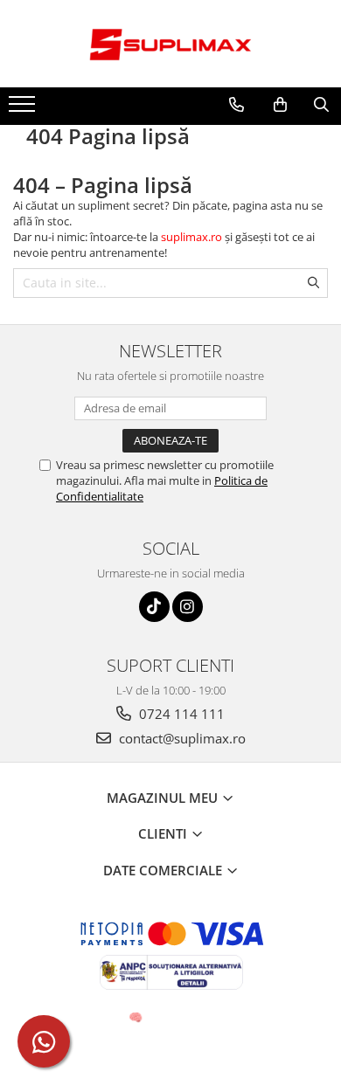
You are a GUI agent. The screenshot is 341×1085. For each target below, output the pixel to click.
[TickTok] (154, 606)
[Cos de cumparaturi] (280, 104)
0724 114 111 (180, 713)
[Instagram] (187, 606)
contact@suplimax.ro (180, 738)
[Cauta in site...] (321, 104)
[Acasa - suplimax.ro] (170, 43)
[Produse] (24, 109)
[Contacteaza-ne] (236, 104)
